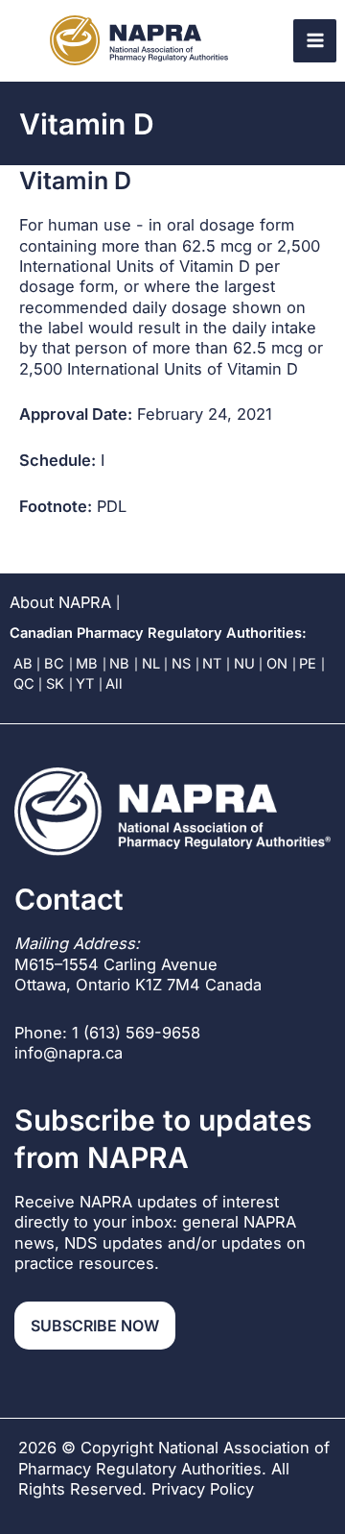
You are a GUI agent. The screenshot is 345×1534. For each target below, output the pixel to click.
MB (87, 663)
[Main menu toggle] (314, 40)
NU (244, 663)
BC (54, 663)
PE (307, 663)
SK (55, 684)
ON (277, 663)
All (114, 684)
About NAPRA (60, 602)
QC (23, 684)
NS (181, 663)
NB (119, 663)
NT (211, 663)
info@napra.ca (68, 1052)
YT (85, 684)
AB (23, 663)
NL (151, 663)
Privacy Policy (202, 1488)
